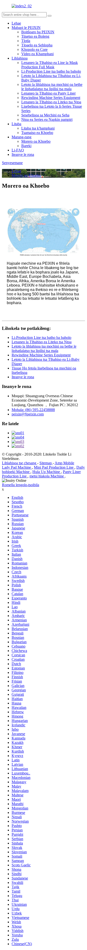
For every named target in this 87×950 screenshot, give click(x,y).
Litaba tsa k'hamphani (38, 128)
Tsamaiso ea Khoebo (37, 133)
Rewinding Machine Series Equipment (50, 98)
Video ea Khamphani (37, 54)
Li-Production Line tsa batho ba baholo (51, 71)
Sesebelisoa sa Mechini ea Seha (45, 115)
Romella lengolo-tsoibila (20, 485)
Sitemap (46, 463)
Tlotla (25, 41)
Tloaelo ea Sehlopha (36, 45)
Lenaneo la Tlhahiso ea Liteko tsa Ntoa (51, 102)
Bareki (26, 146)
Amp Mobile (64, 463)
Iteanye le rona (23, 154)
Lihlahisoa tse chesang (19, 463)
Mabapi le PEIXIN (26, 28)
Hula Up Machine (46, 472)
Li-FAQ (18, 150)
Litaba (16, 124)
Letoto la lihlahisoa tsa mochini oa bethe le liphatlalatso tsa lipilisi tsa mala (51, 86)
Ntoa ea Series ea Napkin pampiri (46, 119)
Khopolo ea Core (34, 49)
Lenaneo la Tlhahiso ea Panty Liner (48, 93)
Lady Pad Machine (17, 467)
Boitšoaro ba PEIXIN (37, 32)
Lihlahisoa (20, 58)
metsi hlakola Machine (47, 476)
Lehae (16, 23)
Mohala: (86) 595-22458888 (33, 410)
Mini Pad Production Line (54, 467)
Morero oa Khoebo (36, 141)
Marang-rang (21, 137)
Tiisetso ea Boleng (35, 36)
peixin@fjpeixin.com (28, 414)
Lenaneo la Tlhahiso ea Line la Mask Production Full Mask (49, 65)
